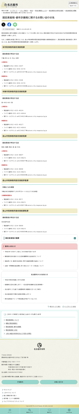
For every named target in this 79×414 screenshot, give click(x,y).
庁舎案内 (20, 382)
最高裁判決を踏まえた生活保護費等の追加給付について (23, 256)
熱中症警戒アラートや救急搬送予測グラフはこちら (21, 299)
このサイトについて (10, 392)
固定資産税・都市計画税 (56, 10)
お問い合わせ (58, 382)
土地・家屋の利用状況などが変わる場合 (18, 333)
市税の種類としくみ (41, 10)
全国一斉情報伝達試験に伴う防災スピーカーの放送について (24, 266)
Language (69, 412)
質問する (49, 412)
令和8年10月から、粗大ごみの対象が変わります (20, 251)
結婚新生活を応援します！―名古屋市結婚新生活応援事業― (24, 284)
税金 (31, 10)
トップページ (13, 10)
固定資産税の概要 (71, 10)
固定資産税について (12, 320)
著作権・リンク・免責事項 (11, 398)
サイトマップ (7, 389)
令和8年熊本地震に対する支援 (15, 280)
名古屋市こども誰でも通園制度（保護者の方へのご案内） (23, 289)
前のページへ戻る (55, 306)
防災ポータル (73, 5)
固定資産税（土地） (12, 330)
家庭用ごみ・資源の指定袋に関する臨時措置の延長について (24, 261)
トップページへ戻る (70, 306)
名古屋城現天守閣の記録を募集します (17, 294)
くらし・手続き (24, 10)
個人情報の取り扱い (10, 395)
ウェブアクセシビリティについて (14, 401)
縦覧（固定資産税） (12, 323)
